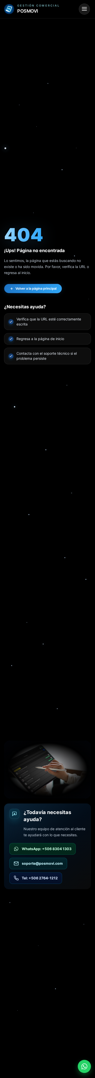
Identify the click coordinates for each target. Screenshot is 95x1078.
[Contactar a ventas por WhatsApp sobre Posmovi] (84, 1066)
